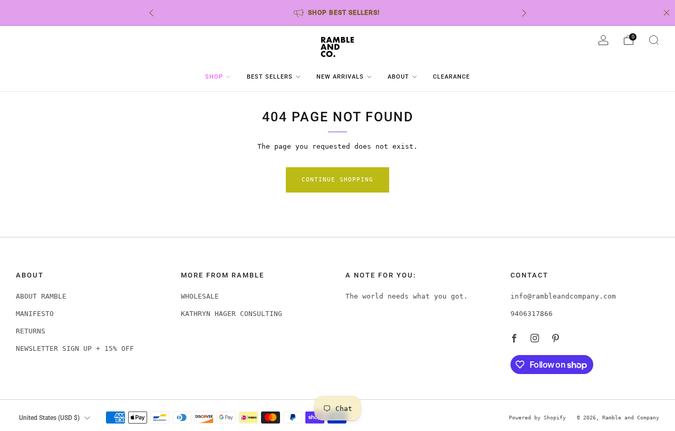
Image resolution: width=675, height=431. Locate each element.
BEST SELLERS (270, 76)
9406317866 (531, 314)
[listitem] (337, 12)
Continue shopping (337, 179)
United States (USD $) (49, 418)
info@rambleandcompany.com (563, 296)
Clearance (451, 76)
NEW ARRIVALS (340, 76)
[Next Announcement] (524, 13)
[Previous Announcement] (151, 13)
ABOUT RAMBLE (41, 296)
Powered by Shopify (537, 417)
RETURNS (30, 331)
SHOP (214, 76)
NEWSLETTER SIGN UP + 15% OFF (75, 348)
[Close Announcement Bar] (666, 12)
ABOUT (398, 76)
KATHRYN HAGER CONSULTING (231, 314)
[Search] (654, 40)
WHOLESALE (200, 296)
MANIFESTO (35, 314)
